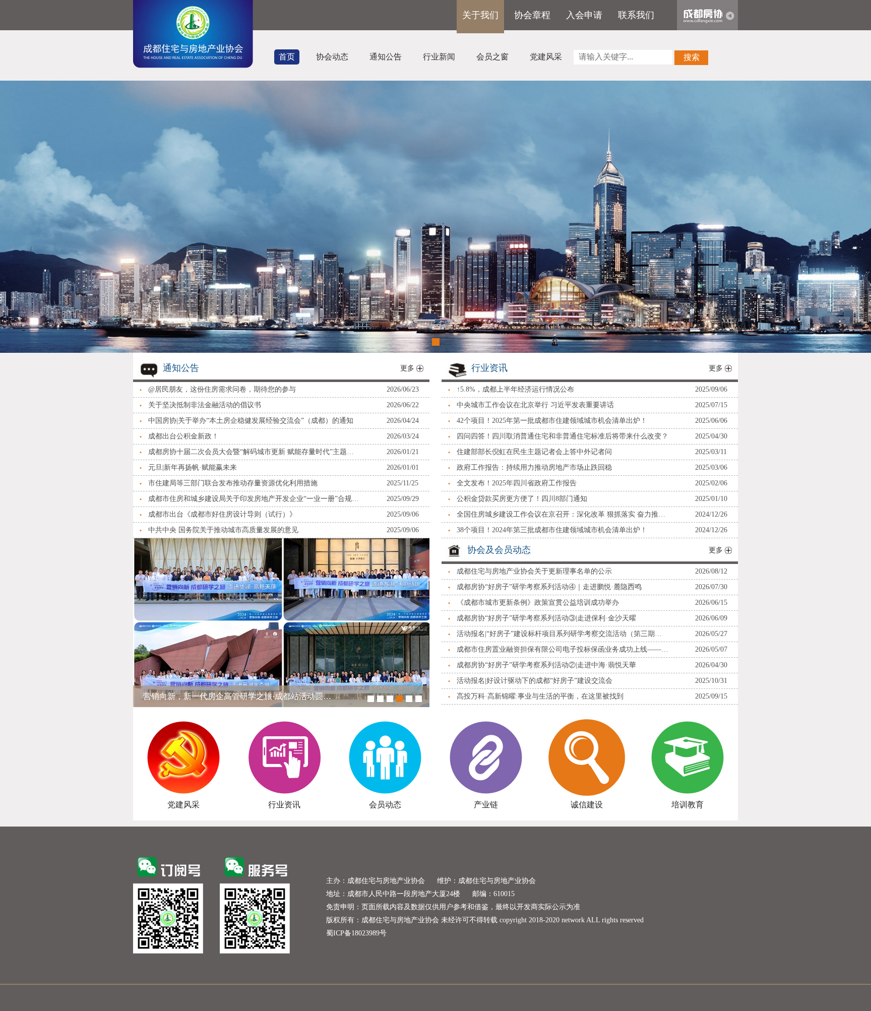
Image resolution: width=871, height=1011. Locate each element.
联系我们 (636, 15)
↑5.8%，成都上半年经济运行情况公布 (515, 389)
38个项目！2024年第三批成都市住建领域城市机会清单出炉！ (552, 530)
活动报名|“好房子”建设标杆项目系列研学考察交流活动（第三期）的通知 (562, 634)
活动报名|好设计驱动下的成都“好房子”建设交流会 (534, 680)
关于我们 (480, 15)
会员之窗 (492, 56)
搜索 (691, 57)
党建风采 (546, 56)
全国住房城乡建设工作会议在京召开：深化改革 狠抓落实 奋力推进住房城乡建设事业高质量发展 (562, 514)
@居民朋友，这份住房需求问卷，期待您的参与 (222, 389)
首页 (287, 56)
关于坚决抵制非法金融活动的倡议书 (204, 405)
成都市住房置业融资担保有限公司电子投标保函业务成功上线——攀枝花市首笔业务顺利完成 (562, 649)
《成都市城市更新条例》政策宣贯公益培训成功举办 (538, 602)
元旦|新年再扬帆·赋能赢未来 (192, 467)
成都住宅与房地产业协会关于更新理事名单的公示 (534, 571)
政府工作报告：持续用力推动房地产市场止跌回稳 (534, 467)
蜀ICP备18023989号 (356, 933)
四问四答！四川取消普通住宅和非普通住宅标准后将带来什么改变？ (562, 436)
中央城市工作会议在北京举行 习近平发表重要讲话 (535, 405)
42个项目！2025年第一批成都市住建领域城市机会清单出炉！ (552, 420)
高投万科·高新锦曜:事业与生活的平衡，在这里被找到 (540, 696)
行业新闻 (439, 56)
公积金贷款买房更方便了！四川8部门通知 (522, 498)
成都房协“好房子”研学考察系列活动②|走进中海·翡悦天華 (546, 665)
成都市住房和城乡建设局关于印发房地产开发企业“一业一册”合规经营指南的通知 (254, 498)
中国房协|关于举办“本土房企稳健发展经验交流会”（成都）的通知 (250, 420)
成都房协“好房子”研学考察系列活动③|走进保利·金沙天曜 (546, 618)
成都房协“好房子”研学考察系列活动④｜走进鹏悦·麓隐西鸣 (549, 587)
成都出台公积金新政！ (183, 436)
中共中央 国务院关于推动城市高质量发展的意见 (223, 530)
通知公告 (385, 56)
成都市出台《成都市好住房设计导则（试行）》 (222, 514)
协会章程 (532, 15)
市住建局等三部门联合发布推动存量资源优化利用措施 (233, 483)
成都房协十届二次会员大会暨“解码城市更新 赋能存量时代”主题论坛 (254, 452)
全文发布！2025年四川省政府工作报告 (517, 483)
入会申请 (584, 15)
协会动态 (332, 56)
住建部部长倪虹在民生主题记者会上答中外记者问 (534, 452)
